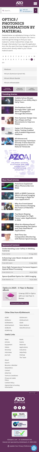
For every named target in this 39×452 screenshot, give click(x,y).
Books (21, 339)
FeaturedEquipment (19, 88)
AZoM (7, 317)
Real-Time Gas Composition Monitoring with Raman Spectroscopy (26, 237)
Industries (23, 350)
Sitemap (22, 355)
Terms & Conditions (11, 375)
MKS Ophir (9, 263)
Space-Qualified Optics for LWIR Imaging (19, 276)
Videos (7, 347)
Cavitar (8, 254)
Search (7, 363)
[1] (8, 101)
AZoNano (8, 320)
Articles (7, 342)
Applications (24, 347)
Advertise (8, 373)
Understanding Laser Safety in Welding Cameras (18, 250)
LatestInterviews (32, 88)
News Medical (24, 325)
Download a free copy (19, 303)
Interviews (8, 352)
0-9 (3, 63)
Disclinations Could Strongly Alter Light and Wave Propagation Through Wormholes (25, 110)
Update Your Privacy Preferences (20, 446)
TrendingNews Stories (7, 88)
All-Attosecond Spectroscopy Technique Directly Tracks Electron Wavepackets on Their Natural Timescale (25, 142)
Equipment (8, 345)
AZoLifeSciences (25, 328)
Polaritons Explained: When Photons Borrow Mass (24, 186)
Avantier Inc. (10, 279)
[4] (8, 131)
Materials (23, 345)
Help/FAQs (23, 352)
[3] (8, 120)
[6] (8, 237)
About (7, 360)
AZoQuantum (24, 320)
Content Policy (9, 383)
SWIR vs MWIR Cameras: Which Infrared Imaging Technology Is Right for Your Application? (25, 196)
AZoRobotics (9, 323)
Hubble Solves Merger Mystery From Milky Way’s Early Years (26, 100)
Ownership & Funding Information (12, 386)
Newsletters (9, 368)
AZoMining (8, 330)
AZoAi (21, 323)
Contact (7, 370)
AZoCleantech (9, 325)
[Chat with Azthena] (34, 448)
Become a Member (11, 365)
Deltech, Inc (9, 272)
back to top (32, 392)
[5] (8, 141)
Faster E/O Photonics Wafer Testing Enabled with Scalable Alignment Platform (25, 131)
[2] (8, 110)
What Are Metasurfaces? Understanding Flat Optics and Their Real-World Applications (26, 227)
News (6, 339)
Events (22, 342)
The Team (23, 357)
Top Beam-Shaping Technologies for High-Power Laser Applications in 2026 (25, 217)
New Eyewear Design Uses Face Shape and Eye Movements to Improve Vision (26, 121)
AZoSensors (23, 317)
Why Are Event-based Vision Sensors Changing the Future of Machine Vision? (25, 206)
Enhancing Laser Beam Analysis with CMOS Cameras (17, 259)
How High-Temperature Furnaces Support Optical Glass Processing (19, 268)
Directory (8, 350)
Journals (7, 355)
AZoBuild (8, 328)
